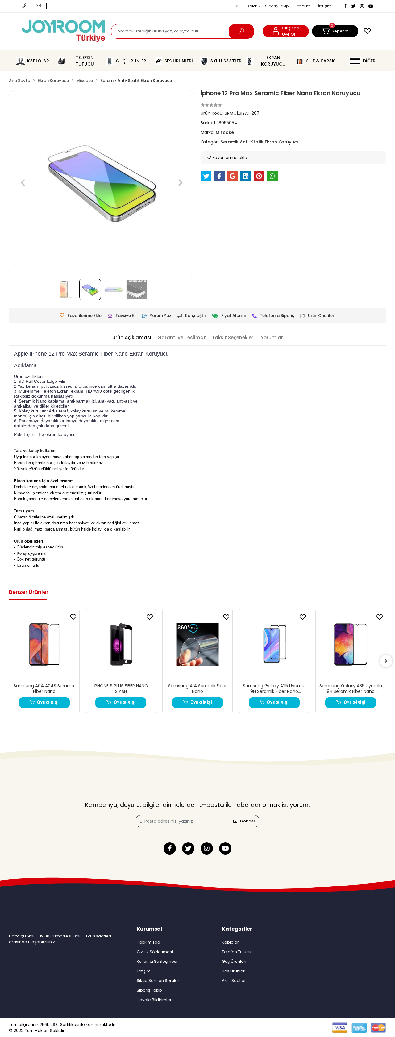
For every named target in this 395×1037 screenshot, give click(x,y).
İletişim (324, 6)
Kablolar (230, 942)
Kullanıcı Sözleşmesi (157, 961)
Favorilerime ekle (229, 157)
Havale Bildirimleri (155, 1000)
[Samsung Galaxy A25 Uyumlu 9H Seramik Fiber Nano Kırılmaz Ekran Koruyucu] (274, 646)
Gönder (247, 821)
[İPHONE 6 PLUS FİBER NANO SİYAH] (121, 646)
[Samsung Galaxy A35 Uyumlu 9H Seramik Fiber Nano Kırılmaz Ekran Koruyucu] (350, 646)
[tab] (131, 337)
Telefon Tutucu (236, 952)
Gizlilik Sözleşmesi (155, 952)
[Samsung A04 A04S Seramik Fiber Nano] (44, 646)
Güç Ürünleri (234, 961)
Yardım (303, 6)
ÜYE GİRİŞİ (48, 702)
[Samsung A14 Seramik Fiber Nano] (197, 646)
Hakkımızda (148, 942)
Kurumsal (149, 928)
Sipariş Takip (277, 6)
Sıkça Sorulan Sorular (158, 981)
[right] (386, 661)
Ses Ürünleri (234, 971)
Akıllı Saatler (234, 981)
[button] (335, 31)
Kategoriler (237, 928)
